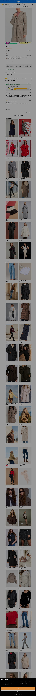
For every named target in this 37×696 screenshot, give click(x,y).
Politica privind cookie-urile (23, 683)
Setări (18, 691)
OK (18, 688)
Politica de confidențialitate (5, 684)
